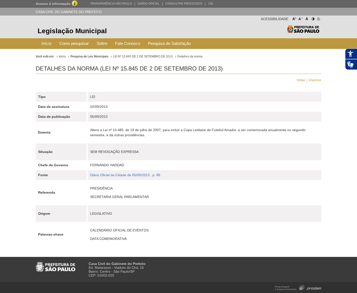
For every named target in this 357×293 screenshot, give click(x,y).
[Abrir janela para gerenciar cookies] (318, 18)
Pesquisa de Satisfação (169, 43)
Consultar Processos (183, 3)
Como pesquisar (74, 43)
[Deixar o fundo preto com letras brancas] (313, 18)
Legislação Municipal (72, 31)
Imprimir (315, 80)
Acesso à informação (53, 4)
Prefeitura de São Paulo (303, 31)
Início (46, 43)
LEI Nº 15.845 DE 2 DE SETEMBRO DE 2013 (143, 56)
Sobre (102, 43)
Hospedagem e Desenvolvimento (298, 287)
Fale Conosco (127, 43)
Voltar (301, 80)
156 (210, 3)
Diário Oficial (149, 3)
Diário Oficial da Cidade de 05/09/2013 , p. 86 (125, 175)
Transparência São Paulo (111, 3)
